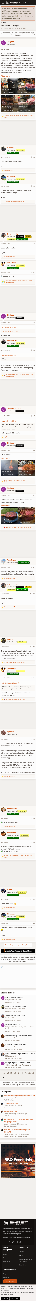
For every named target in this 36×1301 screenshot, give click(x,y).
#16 (34, 818)
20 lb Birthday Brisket (11, 1103)
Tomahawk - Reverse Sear (15, 1015)
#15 (34, 739)
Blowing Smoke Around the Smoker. (16, 1136)
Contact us (6, 1261)
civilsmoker (9, 1038)
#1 (34, 49)
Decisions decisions (12, 1025)
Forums (5, 1258)
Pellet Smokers (9, 1100)
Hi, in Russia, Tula (10, 1111)
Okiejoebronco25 (8, 28)
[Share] (31, 49)
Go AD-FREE (10, 1281)
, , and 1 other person (19, 282)
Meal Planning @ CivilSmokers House (18, 1036)
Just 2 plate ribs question (14, 997)
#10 (34, 495)
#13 (34, 646)
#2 (34, 157)
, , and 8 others (18, 116)
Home (5, 1254)
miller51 (7, 1018)
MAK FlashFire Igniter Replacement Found (19, 1096)
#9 (34, 450)
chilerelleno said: (7, 327)
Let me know (20, 16)
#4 (34, 243)
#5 (34, 272)
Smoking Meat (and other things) (25, 1260)
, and (14, 481)
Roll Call (6, 1116)
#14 (34, 678)
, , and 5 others (19, 527)
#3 (34, 186)
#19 (34, 923)
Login (5, 1274)
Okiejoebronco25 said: (9, 355)
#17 (34, 842)
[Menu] (2, 3)
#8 (34, 416)
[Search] (33, 3)
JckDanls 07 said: (8, 421)
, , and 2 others (18, 856)
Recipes (21, 1252)
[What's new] (29, 3)
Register (6, 1277)
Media (21, 1255)
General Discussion (18, 1009)
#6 (34, 322)
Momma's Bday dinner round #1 (16, 1006)
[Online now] (5, 180)
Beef (19, 999)
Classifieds (22, 1265)
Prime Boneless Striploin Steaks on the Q (20, 1054)
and (14, 201)
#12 (34, 594)
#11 (34, 567)
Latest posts (6, 1092)
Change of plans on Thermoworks (17, 1063)
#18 (34, 899)
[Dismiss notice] (33, 9)
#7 (34, 350)
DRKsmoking (9, 1056)
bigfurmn (8, 1009)
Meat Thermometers (25, 1065)
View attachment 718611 (10, 331)
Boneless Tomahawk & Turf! (15, 1045)
